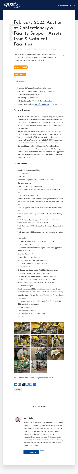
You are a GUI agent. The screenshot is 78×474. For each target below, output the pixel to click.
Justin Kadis (19, 49)
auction (18, 389)
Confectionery (51, 49)
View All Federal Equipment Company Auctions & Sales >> (35, 378)
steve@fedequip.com (41, 104)
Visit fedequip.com (62, 5)
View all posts (31, 452)
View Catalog (20, 75)
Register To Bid (21, 67)
